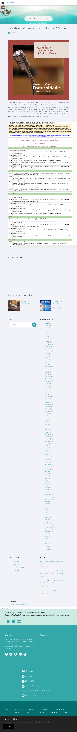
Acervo (27, 713)
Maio (46, 332)
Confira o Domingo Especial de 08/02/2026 (59, 303)
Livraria (66, 713)
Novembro (48, 346)
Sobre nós (30, 709)
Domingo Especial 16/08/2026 (49, 590)
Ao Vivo (16, 561)
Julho (46, 327)
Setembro (48, 351)
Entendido (8, 727)
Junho (46, 330)
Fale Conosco (40, 713)
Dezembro (48, 344)
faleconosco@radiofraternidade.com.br (38, 690)
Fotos (7, 713)
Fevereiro (48, 339)
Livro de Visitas (60, 709)
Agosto (47, 325)
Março (47, 336)
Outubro (47, 348)
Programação (44, 709)
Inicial (7, 709)
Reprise (16, 570)
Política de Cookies (44, 722)
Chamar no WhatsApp (32, 686)
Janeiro (47, 369)
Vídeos (17, 713)
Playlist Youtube (19, 567)
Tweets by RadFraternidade (18, 604)
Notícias (16, 564)
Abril (46, 334)
